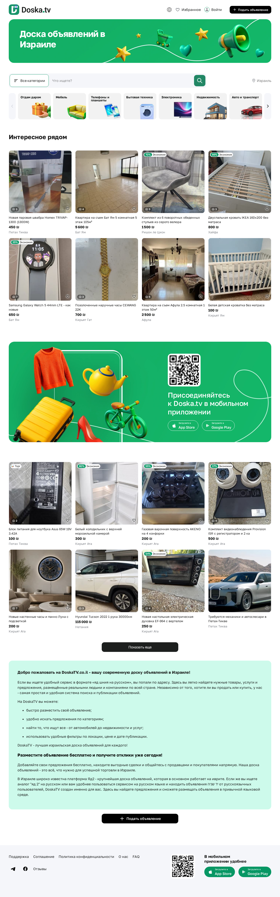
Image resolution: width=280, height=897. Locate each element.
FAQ (136, 856)
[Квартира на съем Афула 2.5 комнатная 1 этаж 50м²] (173, 280)
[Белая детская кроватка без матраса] (239, 278)
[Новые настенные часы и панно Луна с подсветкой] (40, 591)
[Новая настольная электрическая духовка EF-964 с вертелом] (173, 591)
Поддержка (19, 856)
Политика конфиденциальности (86, 856)
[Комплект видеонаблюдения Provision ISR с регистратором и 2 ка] (239, 504)
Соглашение (43, 856)
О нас (123, 856)
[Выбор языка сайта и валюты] (169, 9)
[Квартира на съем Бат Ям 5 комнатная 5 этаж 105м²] (106, 192)
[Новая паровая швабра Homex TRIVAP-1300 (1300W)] (40, 192)
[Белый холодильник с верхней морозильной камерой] (106, 504)
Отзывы (40, 869)
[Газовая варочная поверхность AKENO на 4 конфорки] (173, 504)
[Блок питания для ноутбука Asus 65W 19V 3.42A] (40, 504)
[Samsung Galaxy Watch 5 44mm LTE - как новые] (40, 280)
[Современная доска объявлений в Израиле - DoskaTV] (30, 9)
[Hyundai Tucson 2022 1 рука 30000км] (106, 589)
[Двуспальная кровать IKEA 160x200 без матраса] (239, 192)
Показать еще (140, 647)
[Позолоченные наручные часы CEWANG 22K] (106, 280)
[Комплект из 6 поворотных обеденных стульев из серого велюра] (173, 192)
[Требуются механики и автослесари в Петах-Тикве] (239, 589)
